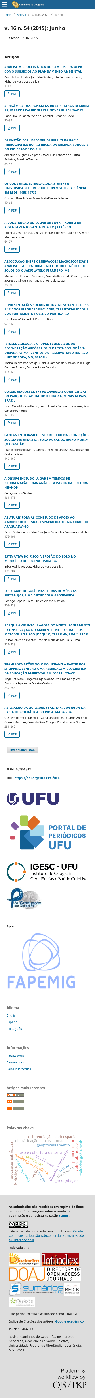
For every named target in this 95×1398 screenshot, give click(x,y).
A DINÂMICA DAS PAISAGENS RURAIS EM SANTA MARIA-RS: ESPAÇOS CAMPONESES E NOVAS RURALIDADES (47, 108)
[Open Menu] (4, 4)
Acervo (21, 15)
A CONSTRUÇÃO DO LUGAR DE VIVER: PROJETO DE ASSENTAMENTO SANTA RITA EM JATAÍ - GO (42, 224)
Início (7, 15)
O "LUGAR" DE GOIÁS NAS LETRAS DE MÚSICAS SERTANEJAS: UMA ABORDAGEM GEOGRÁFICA (40, 593)
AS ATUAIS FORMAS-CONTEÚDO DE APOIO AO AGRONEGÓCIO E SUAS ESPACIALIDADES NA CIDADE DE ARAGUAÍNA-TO (46, 521)
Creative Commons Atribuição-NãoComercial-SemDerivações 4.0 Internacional (47, 1235)
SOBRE (64, 1215)
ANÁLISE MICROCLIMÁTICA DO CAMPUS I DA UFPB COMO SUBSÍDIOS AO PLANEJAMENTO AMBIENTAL (43, 69)
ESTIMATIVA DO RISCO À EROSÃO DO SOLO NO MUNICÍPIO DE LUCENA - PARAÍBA (40, 558)
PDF (14, 94)
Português (14, 1029)
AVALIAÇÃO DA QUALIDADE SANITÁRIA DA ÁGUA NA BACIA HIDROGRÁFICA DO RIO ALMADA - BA (45, 709)
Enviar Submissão (22, 750)
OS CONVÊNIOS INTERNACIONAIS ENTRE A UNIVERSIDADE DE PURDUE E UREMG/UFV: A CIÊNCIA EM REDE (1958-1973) (45, 188)
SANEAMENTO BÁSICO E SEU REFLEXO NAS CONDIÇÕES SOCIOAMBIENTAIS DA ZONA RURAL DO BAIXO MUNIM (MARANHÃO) (46, 439)
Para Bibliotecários (19, 1069)
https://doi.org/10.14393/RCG (37, 778)
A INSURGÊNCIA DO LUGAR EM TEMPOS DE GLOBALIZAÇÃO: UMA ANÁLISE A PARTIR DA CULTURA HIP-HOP (46, 483)
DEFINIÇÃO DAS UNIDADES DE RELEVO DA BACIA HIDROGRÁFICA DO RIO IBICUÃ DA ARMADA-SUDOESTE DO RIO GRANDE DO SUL (46, 144)
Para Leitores (15, 1056)
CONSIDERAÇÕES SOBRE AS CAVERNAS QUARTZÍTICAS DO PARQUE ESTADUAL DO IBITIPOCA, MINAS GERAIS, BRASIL (45, 396)
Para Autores (15, 1062)
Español (12, 1022)
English (12, 1015)
